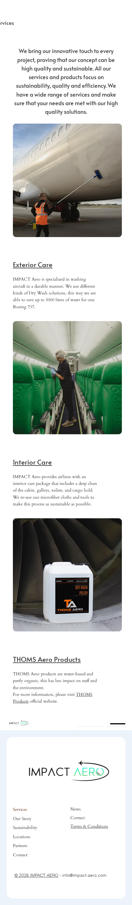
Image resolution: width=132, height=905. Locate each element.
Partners (20, 846)
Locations (21, 837)
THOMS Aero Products (47, 659)
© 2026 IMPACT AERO (36, 875)
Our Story (22, 819)
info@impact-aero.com (84, 875)
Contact (20, 855)
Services (20, 809)
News (75, 809)
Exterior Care (32, 264)
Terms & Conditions (89, 826)
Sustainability (25, 827)
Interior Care (32, 461)
